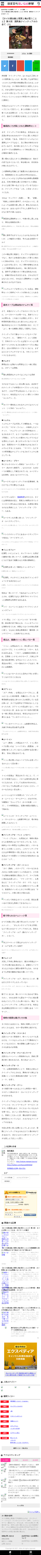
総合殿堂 (35, 1460)
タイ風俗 (29, 53)
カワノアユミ (14, 1426)
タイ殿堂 (15, 1460)
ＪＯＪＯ (13, 1440)
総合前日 (25, 1460)
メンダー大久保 (15, 1428)
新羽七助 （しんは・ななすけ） (19, 1442)
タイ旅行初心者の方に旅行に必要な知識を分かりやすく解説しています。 (24, 1333)
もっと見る (20, 1505)
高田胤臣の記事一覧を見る (16, 1168)
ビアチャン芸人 (15, 1433)
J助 (11, 1411)
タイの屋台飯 (8, 1177)
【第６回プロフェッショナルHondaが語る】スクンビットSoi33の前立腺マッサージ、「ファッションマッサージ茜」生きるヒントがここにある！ (24, 1474)
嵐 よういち (13, 1438)
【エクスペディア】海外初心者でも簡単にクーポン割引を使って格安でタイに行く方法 (20, 1374)
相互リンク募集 (7, 1541)
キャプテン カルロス (16, 1406)
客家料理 (20, 497)
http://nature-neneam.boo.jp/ (26, 1161)
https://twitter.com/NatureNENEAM (19, 1165)
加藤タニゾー (14, 1421)
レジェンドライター (23, 1177)
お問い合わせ (6, 1544)
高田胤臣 (10, 57)
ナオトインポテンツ (16, 1416)
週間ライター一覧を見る (20, 1448)
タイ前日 (5, 1460)
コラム (24, 53)
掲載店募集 (5, 1539)
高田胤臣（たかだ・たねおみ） (19, 1401)
